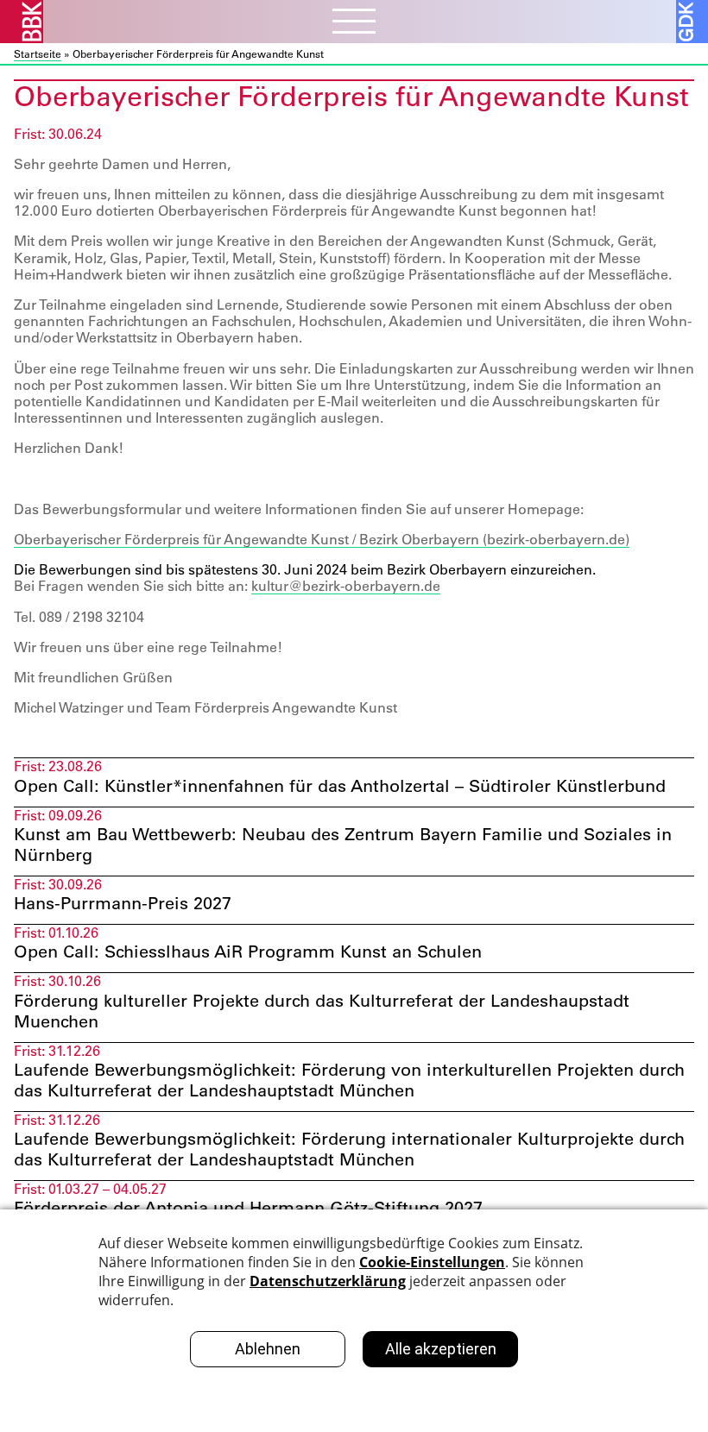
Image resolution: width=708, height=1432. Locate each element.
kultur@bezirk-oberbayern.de (345, 585)
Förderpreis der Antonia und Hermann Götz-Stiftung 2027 (248, 1207)
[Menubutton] (354, 23)
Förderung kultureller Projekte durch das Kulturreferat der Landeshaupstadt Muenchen (321, 1011)
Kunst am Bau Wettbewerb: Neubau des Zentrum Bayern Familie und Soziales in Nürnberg (343, 844)
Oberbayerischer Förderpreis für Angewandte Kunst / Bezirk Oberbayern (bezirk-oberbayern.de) (321, 539)
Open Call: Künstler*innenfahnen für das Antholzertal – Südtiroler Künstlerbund (340, 786)
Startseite (37, 53)
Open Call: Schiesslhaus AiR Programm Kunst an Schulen (248, 951)
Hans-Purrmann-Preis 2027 (122, 903)
